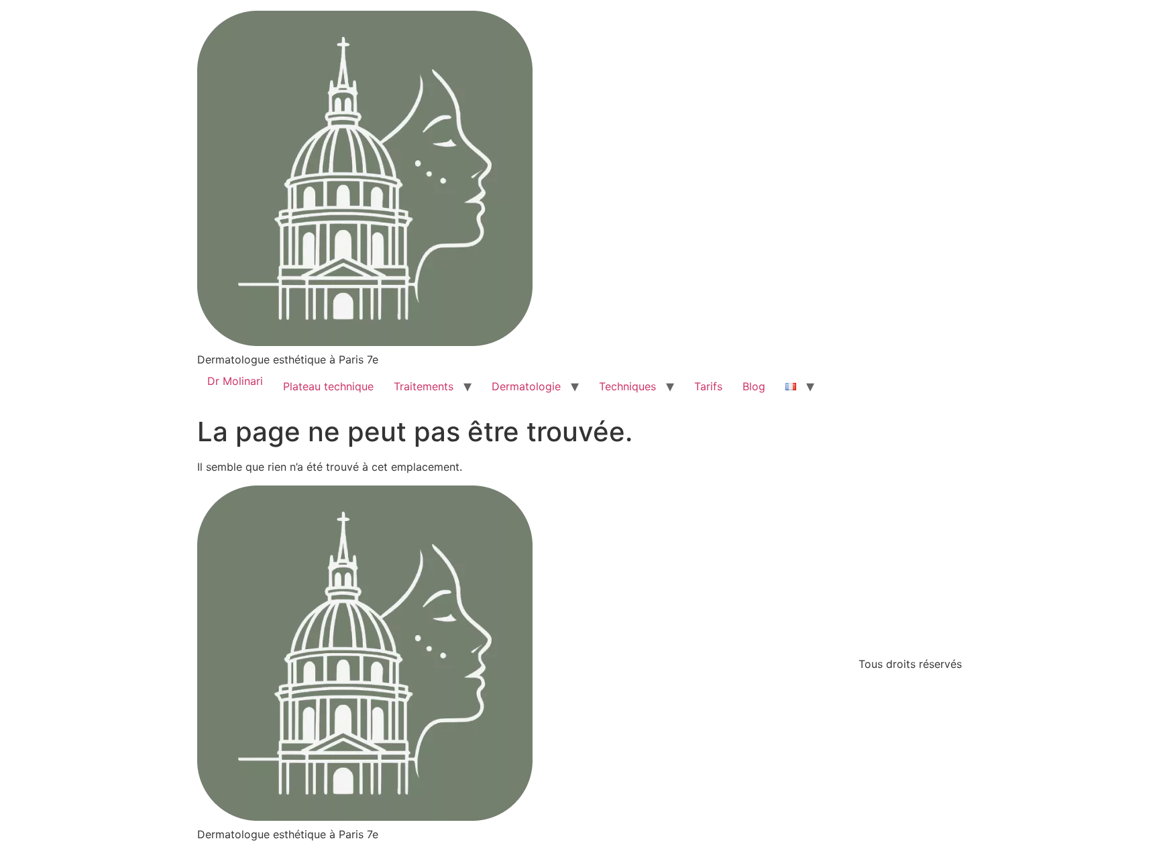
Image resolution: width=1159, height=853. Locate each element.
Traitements (423, 386)
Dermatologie (526, 386)
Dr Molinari (235, 381)
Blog (753, 386)
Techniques (627, 386)
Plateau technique (328, 386)
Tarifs (708, 386)
